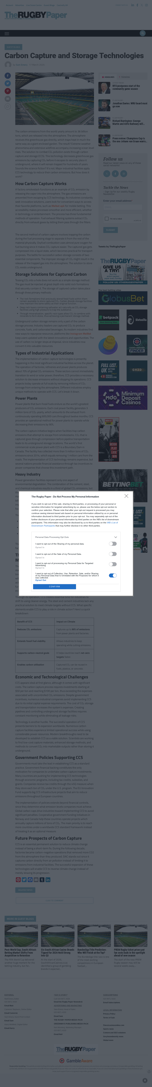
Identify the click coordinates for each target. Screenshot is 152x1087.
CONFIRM (54, 586)
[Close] (127, 497)
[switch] (113, 544)
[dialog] (76, 543)
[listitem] (76, 537)
